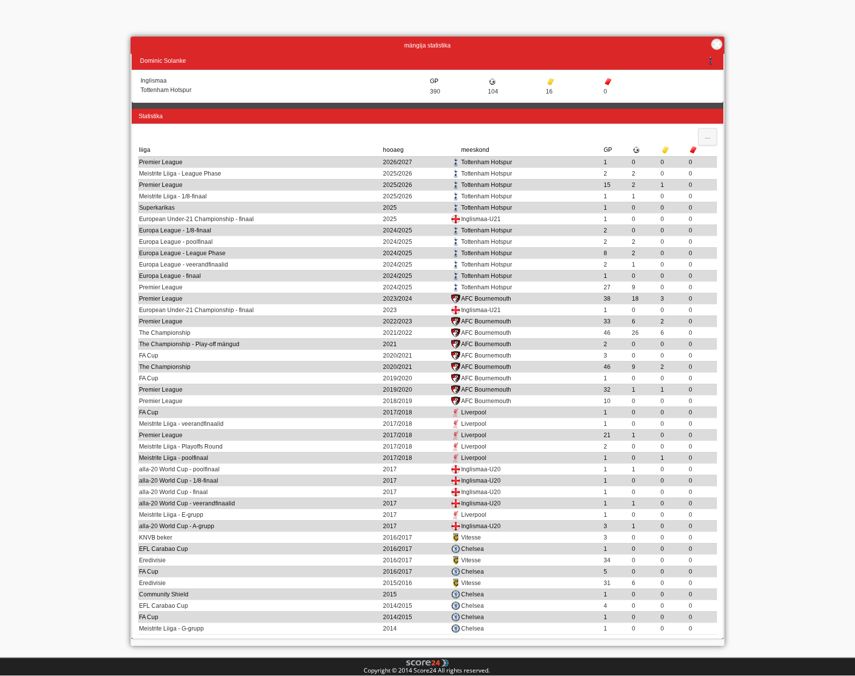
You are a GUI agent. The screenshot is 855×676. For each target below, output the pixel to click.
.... (708, 136)
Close (716, 44)
